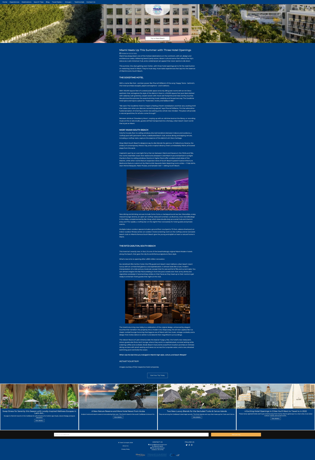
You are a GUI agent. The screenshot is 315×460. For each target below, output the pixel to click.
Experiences (14, 2)
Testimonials (79, 2)
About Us (125, 446)
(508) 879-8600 (158, 446)
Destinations (26, 2)
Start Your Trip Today (157, 375)
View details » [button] (39, 420)
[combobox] (131, 434)
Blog (47, 2)
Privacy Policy (125, 449)
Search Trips (38, 2)
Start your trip (236, 434)
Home (4, 2)
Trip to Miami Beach (157, 38)
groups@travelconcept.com (158, 444)
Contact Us (91, 2)
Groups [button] (68, 2)
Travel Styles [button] (57, 2)
